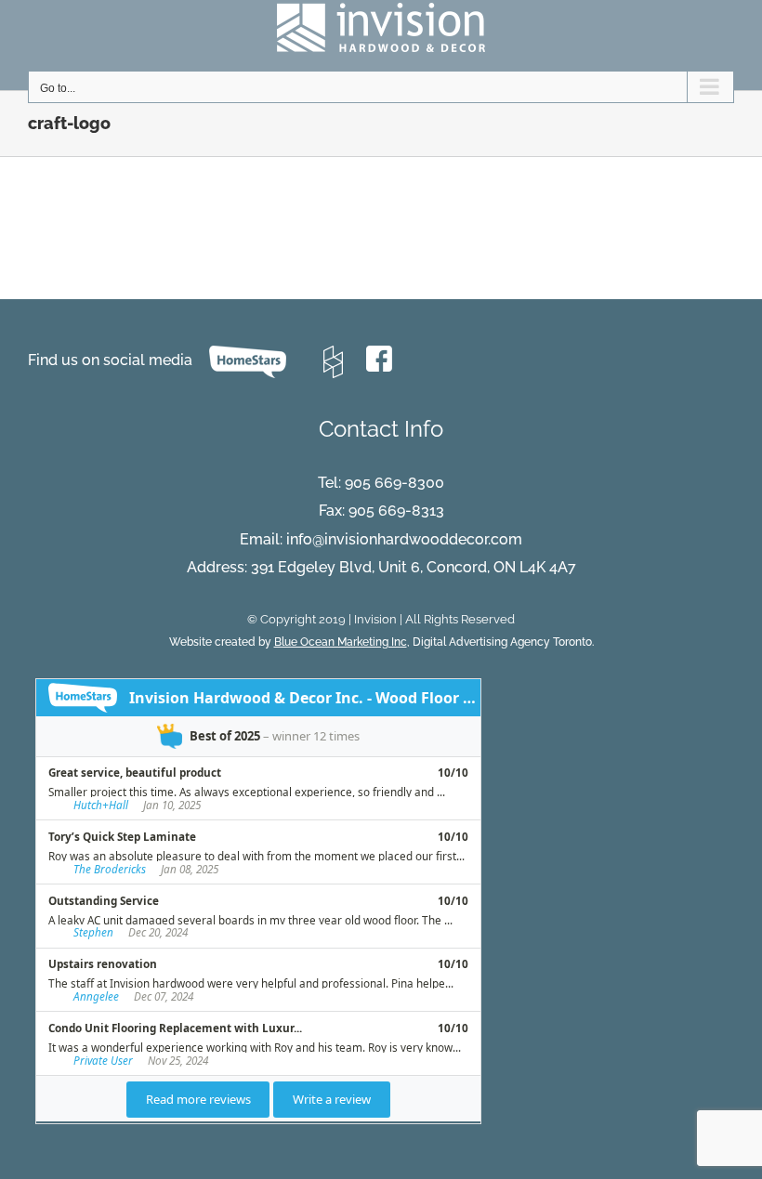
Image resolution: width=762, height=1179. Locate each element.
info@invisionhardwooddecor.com (404, 539)
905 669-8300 (394, 482)
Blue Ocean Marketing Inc (340, 641)
